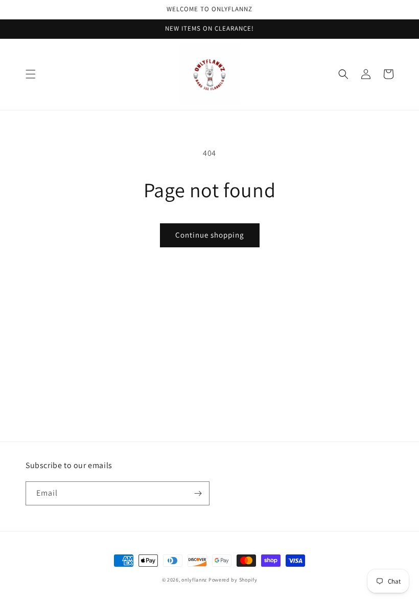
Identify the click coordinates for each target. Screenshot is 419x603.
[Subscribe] (198, 493)
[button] (30, 74)
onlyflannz (194, 579)
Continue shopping (209, 235)
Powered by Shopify (233, 579)
